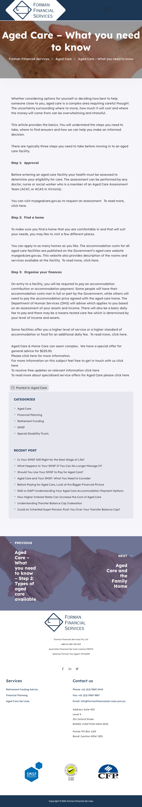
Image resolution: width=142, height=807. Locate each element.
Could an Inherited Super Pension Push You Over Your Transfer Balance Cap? (68, 509)
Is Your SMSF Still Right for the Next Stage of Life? (50, 459)
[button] (106, 9)
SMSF (21, 427)
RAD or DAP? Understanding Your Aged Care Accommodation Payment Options (70, 490)
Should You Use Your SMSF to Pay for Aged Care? (50, 472)
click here (92, 370)
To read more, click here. (80, 260)
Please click (20, 356)
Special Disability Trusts (33, 433)
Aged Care (39, 388)
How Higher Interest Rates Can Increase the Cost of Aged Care (59, 497)
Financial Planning (29, 415)
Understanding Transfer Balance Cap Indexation (49, 503)
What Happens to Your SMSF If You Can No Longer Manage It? (59, 466)
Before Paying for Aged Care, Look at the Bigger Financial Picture (60, 484)
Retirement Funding (30, 421)
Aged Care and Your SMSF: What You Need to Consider (54, 478)
